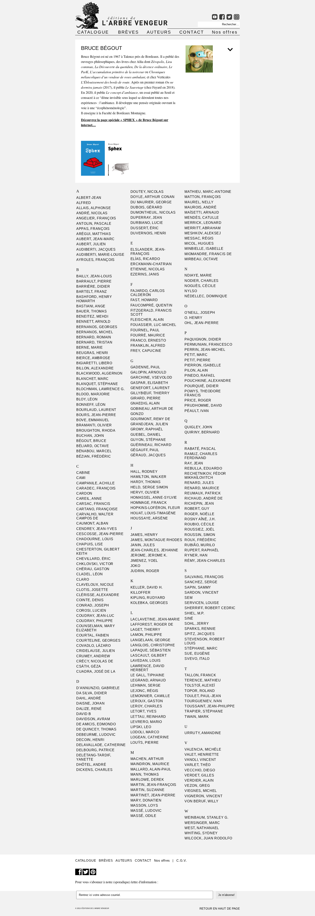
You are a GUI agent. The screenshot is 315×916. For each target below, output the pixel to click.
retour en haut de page (220, 908)
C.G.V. (181, 860)
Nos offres (225, 32)
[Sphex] (93, 174)
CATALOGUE (93, 32)
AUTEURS (159, 32)
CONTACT (191, 32)
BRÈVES (128, 32)
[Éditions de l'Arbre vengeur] (121, 27)
